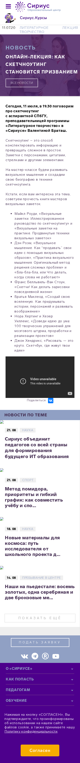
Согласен (40, 750)
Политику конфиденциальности (31, 731)
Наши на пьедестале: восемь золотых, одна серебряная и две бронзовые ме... (40, 592)
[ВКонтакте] (50, 400)
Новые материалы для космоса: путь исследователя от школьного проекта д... (32, 546)
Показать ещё (40, 618)
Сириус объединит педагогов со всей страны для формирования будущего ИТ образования (37, 447)
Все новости (22, 83)
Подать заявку (40, 642)
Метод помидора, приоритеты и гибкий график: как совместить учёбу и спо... (34, 497)
